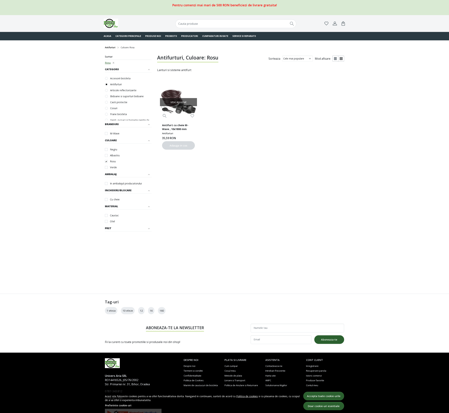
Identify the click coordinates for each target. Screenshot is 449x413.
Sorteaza (274, 59)
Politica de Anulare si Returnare (241, 385)
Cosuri (113, 108)
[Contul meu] (335, 23)
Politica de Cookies (194, 380)
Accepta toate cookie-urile (323, 396)
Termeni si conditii (193, 370)
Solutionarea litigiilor (276, 385)
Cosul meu (230, 370)
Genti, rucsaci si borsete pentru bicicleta (131, 120)
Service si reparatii (244, 36)
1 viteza (111, 310)
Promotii (171, 36)
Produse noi (153, 36)
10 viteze (128, 310)
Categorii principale (128, 36)
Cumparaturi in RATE (215, 36)
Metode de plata (233, 375)
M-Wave (114, 133)
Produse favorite (315, 380)
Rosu (108, 62)
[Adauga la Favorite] (192, 116)
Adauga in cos (178, 145)
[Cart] (343, 23)
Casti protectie (118, 102)
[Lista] (335, 59)
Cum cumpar (231, 366)
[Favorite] (326, 23)
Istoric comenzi (314, 375)
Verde (113, 167)
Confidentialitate (192, 375)
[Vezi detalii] (164, 116)
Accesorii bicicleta (120, 78)
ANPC (268, 380)
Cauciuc (114, 215)
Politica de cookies (247, 396)
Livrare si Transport (234, 380)
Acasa (107, 36)
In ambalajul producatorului (126, 183)
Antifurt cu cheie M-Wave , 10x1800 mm (175, 127)
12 (141, 310)
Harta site (270, 375)
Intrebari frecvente (275, 370)
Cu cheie (115, 199)
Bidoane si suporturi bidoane (127, 96)
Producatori (189, 36)
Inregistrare (312, 366)
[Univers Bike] (125, 23)
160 (162, 310)
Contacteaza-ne (273, 366)
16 (151, 310)
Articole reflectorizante (123, 90)
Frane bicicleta (118, 114)
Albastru (115, 155)
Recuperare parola (316, 370)
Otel (112, 221)
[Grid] (341, 59)
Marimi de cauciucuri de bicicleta (201, 385)
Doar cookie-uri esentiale (324, 406)
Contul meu (312, 385)
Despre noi (189, 366)
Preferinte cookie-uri (118, 405)
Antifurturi (110, 47)
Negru (113, 149)
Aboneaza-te (329, 339)
